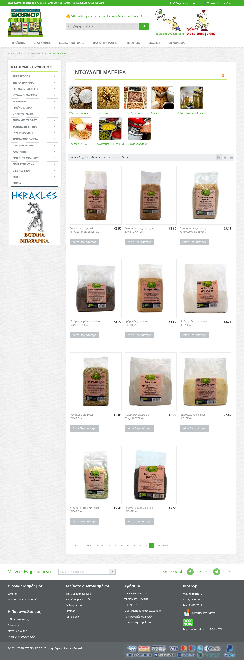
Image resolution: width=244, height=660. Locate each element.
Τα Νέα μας (72, 616)
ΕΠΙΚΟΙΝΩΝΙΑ (176, 43)
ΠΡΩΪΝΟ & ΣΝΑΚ (22, 107)
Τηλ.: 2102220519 (192, 605)
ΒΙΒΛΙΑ (17, 183)
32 (116, 545)
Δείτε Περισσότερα (84, 242)
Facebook (201, 571)
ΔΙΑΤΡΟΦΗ (34, 53)
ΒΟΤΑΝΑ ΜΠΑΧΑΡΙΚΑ (25, 89)
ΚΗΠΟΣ (17, 177)
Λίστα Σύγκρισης (17, 631)
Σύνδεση (13, 593)
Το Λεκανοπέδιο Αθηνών (138, 616)
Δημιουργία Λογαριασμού (22, 599)
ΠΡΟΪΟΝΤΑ (18, 43)
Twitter (226, 571)
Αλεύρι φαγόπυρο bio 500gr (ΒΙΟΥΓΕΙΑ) (137, 416)
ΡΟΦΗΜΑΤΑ (20, 101)
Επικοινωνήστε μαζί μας (138, 622)
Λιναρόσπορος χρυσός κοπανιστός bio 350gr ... (193, 229)
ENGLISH (154, 43)
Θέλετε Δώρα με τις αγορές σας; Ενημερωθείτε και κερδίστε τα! (106, 16)
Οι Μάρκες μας (74, 605)
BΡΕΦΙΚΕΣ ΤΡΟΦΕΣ (25, 120)
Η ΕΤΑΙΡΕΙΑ (133, 43)
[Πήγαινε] (112, 571)
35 (133, 545)
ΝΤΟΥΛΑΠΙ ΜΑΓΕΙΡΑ (25, 95)
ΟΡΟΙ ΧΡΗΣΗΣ (42, 43)
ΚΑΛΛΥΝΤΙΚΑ (20, 151)
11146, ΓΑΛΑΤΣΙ (191, 599)
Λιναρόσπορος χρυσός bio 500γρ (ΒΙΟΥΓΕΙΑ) (140, 229)
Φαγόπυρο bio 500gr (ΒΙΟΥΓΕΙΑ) (81, 416)
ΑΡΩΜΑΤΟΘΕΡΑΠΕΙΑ (25, 139)
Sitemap (70, 611)
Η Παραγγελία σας (18, 619)
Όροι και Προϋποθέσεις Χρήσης (142, 610)
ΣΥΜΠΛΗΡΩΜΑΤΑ (23, 133)
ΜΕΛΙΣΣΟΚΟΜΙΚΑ (23, 114)
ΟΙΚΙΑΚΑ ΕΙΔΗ (21, 170)
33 (121, 545)
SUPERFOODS (21, 76)
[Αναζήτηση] (144, 26)
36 (139, 545)
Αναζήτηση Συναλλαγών (21, 636)
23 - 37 (73, 545)
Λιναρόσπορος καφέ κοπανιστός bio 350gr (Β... (84, 229)
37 (145, 545)
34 (127, 545)
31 (110, 545)
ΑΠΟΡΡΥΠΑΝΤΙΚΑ (23, 164)
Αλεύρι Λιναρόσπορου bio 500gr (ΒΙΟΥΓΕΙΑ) (85, 323)
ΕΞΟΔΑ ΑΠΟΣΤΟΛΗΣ (71, 43)
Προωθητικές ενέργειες (79, 593)
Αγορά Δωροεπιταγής (78, 599)
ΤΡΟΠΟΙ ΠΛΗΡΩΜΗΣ (105, 43)
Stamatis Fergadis (73, 648)
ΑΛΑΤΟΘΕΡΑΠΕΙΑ (23, 145)
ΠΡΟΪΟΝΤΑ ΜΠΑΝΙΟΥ (25, 158)
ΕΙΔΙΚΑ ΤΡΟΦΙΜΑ (23, 82)
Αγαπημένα (14, 625)
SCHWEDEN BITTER (25, 126)
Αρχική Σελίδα (16, 53)
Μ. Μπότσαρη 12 (192, 593)
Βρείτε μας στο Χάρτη (202, 612)
